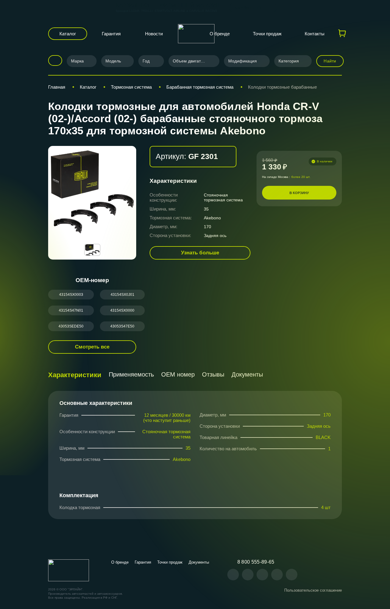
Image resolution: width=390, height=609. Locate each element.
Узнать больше (200, 253)
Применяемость (131, 374)
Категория (288, 60)
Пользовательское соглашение (313, 590)
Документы (247, 374)
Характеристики (74, 375)
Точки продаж (267, 33)
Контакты (314, 33)
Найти (330, 60)
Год (146, 60)
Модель (113, 60)
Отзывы (213, 374)
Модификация (242, 60)
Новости (154, 33)
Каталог (67, 33)
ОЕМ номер (178, 374)
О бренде (220, 33)
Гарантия (111, 33)
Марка (77, 60)
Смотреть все (92, 347)
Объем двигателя (190, 60)
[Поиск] (53, 60)
